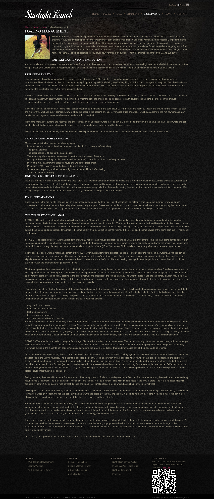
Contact (91, 497)
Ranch (81, 497)
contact (166, 468)
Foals (44, 497)
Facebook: (172, 5)
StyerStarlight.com (182, 497)
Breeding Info (39, 27)
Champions (55, 497)
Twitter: (183, 5)
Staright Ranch (50, 13)
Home (28, 27)
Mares (36, 497)
